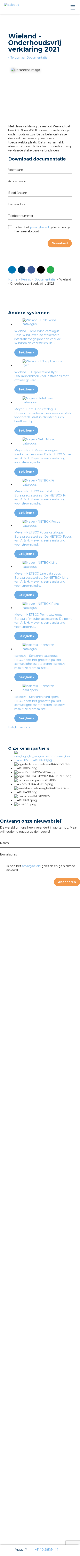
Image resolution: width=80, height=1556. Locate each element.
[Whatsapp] (50, 270)
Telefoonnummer (20, 216)
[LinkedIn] (12, 270)
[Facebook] (31, 270)
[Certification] (43, 760)
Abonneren (67, 882)
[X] (41, 270)
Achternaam (17, 181)
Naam (4, 843)
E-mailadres (16, 204)
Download (60, 243)
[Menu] (72, 7)
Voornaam (15, 170)
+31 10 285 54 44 (46, 1549)
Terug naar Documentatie (29, 57)
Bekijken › (26, 352)
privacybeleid (39, 227)
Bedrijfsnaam (17, 193)
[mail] (21, 270)
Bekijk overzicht (19, 727)
